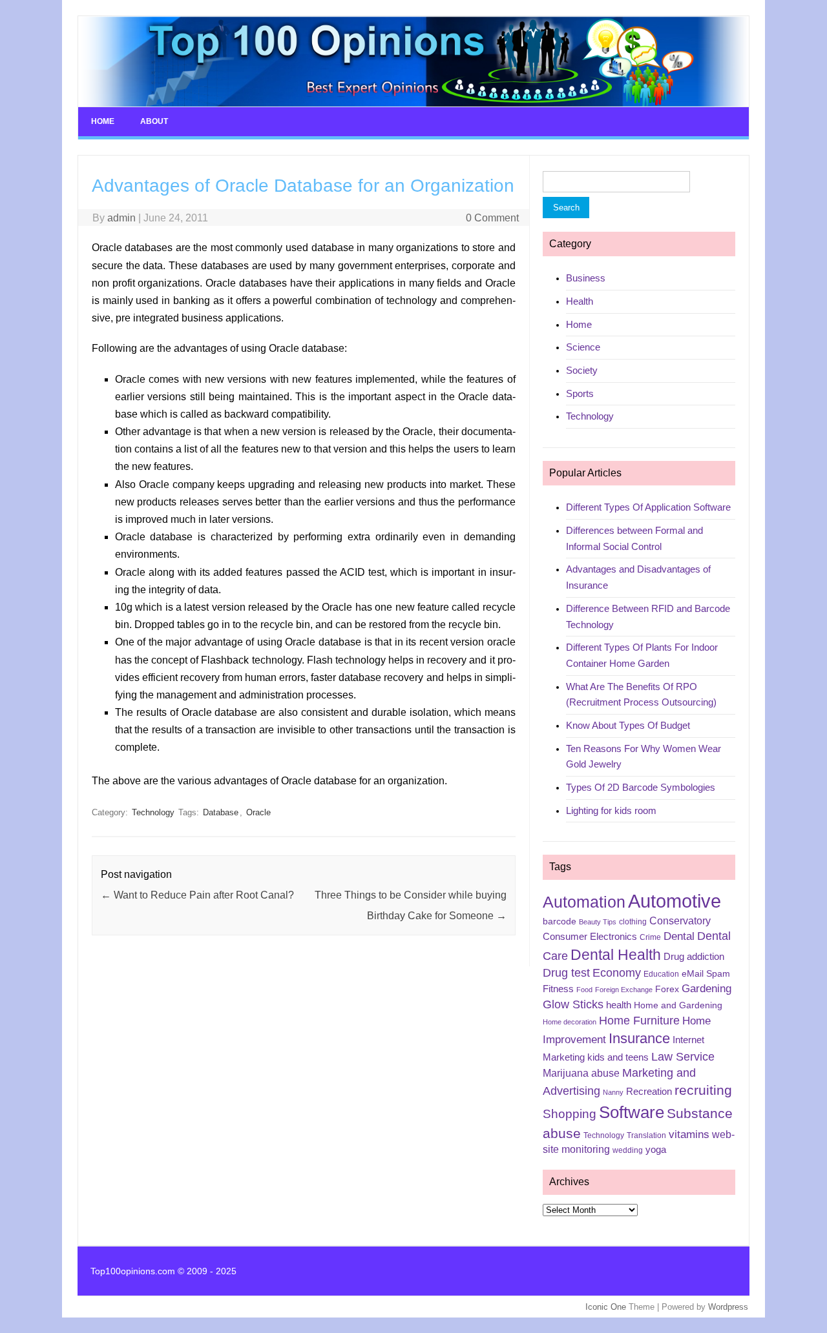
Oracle (258, 812)
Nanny (613, 1092)
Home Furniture (639, 1020)
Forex (667, 989)
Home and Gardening (678, 1005)
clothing (633, 921)
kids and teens (618, 1057)
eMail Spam (706, 973)
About (154, 121)
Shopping (569, 1114)
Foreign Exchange (624, 989)
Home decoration (569, 1022)
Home (102, 121)
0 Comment (492, 217)
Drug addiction (694, 956)
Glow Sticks (573, 1004)
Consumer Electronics (590, 936)
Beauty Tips (597, 922)
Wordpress (728, 1307)
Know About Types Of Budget (628, 725)
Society (582, 370)
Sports (580, 393)
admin (121, 217)
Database (220, 812)
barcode (559, 921)
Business (585, 277)
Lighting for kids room (611, 810)
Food (584, 989)
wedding (627, 1150)
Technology (153, 812)
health (618, 1005)
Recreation (649, 1091)
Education (661, 974)
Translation (646, 1135)
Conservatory (680, 920)
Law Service (683, 1056)
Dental (679, 936)
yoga (655, 1150)
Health (579, 301)
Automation (584, 902)
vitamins (689, 1134)
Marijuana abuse (581, 1073)
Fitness (558, 989)
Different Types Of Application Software (648, 507)
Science (583, 346)
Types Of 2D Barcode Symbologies (640, 787)
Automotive (674, 900)
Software (631, 1112)
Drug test (566, 972)
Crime (650, 937)
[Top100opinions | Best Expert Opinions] (413, 103)
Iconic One (605, 1307)
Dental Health (616, 954)
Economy (616, 972)
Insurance (639, 1038)
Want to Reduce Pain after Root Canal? (197, 895)
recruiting (703, 1090)
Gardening (706, 988)
